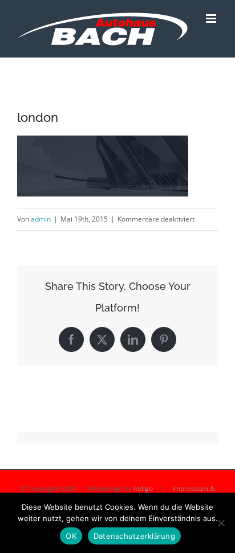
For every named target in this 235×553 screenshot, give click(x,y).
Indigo (143, 488)
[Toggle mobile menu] (212, 18)
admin (41, 219)
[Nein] (220, 523)
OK (71, 535)
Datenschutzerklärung (134, 535)
